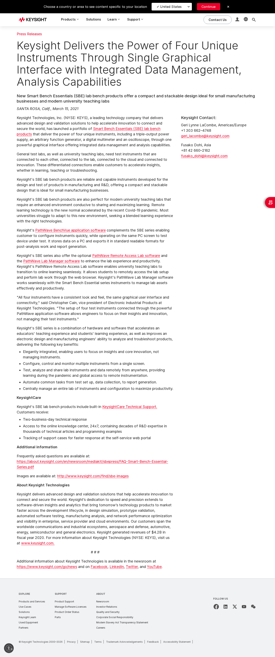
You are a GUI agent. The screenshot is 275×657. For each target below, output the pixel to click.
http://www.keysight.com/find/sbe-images (93, 476)
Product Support (64, 601)
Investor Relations (106, 606)
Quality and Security (108, 611)
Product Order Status (67, 611)
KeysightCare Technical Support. (129, 407)
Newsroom (102, 601)
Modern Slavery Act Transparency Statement (122, 622)
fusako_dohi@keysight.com (204, 156)
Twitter (132, 567)
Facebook (99, 567)
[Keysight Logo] (34, 20)
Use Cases (25, 606)
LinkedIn (117, 567)
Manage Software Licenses (71, 606)
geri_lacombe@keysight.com (205, 136)
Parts (58, 617)
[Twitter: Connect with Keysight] (235, 607)
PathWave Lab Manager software (51, 261)
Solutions (93, 19)
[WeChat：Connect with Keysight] (253, 607)
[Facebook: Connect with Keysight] (216, 607)
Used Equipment (28, 622)
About (100, 593)
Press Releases (29, 34)
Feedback (153, 641)
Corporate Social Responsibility (114, 617)
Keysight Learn (27, 617)
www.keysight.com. (38, 543)
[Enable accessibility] (9, 648)
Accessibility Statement (177, 641)
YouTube (154, 567)
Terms (98, 641)
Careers (100, 627)
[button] (237, 20)
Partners (23, 627)
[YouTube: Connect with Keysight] (244, 607)
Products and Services (32, 601)
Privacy (71, 641)
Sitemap (85, 641)
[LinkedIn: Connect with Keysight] (225, 607)
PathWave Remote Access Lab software (126, 255)
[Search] (253, 19)
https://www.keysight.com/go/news (47, 567)
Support (61, 593)
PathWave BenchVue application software (70, 230)
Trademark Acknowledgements (124, 641)
